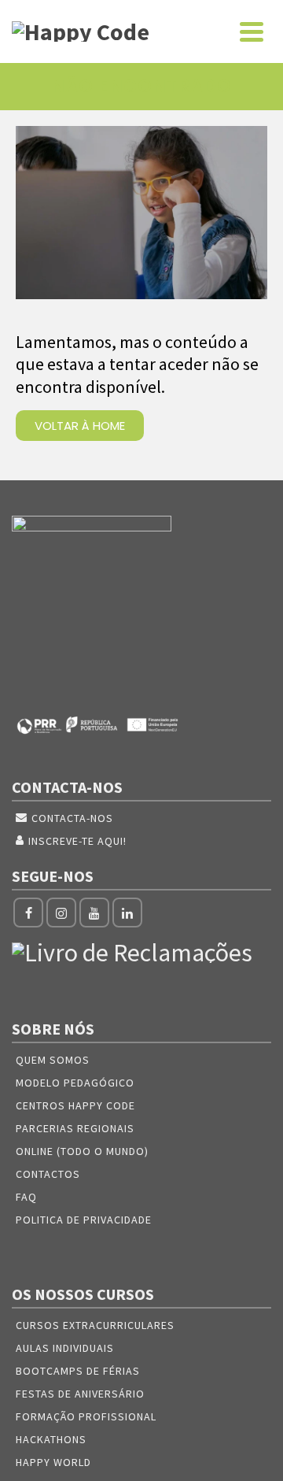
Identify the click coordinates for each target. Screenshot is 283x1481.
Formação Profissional (86, 1416)
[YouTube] (94, 912)
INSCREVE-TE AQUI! (77, 841)
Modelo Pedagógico (75, 1083)
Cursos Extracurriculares (95, 1325)
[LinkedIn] (127, 912)
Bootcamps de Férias (78, 1371)
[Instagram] (61, 912)
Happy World (53, 1462)
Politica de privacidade (84, 1220)
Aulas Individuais (65, 1348)
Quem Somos (53, 1060)
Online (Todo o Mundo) (82, 1151)
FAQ (26, 1197)
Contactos (48, 1174)
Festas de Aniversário (80, 1394)
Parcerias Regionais (75, 1128)
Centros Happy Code (75, 1105)
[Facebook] (28, 912)
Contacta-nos (72, 818)
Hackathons (51, 1439)
